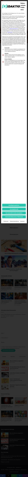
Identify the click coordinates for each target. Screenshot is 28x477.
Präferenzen (6, 221)
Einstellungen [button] (10, 32)
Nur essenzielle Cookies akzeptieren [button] (14, 213)
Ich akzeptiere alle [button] (14, 209)
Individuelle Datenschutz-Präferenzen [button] (14, 216)
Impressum (22, 221)
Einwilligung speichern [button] (14, 205)
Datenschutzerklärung (13, 28)
